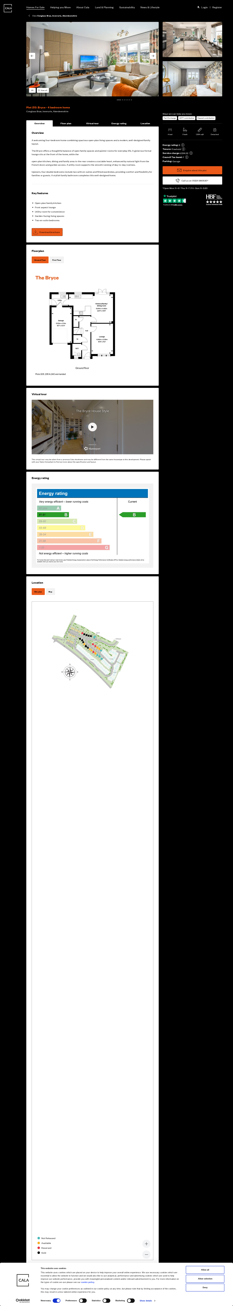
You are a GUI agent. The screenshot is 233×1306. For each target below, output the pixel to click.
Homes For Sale (35, 7)
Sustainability (127, 7)
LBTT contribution (186, 118)
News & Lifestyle (150, 7)
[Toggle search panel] (8, 645)
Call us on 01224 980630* (194, 180)
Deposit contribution (206, 118)
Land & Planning (104, 7)
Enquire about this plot (195, 170)
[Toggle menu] (8, 662)
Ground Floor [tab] (40, 260)
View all (44, 90)
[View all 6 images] (92, 59)
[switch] (83, 1300)
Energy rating (119, 123)
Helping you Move (60, 7)
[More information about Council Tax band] (186, 157)
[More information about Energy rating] (182, 145)
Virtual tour (92, 123)
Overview (39, 123)
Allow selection (205, 1279)
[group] (92, 59)
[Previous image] (32, 56)
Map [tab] (50, 591)
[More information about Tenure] (183, 149)
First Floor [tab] (56, 260)
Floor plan (66, 123)
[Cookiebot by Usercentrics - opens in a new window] (23, 1301)
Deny (205, 1287)
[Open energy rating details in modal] (92, 526)
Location (145, 123)
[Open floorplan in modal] (82, 324)
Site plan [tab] (38, 591)
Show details (146, 1301)
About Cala (82, 7)
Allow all (205, 1270)
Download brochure (49, 232)
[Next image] (153, 56)
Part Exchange (170, 118)
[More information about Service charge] (191, 153)
